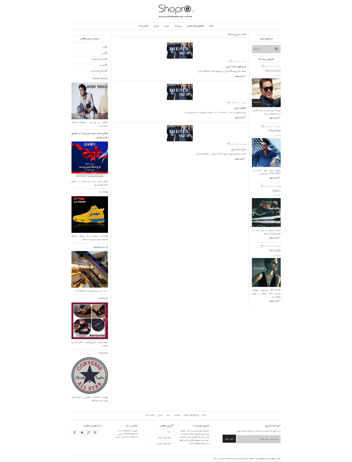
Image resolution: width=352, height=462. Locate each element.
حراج (156, 26)
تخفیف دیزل (240, 108)
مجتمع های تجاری (195, 26)
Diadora (276, 191)
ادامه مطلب (239, 77)
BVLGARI (275, 251)
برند (166, 26)
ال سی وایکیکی (100, 247)
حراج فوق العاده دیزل (236, 67)
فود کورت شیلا (164, 438)
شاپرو (243, 458)
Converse (103, 353)
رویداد (177, 26)
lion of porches (273, 71)
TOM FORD (274, 131)
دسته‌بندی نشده (98, 59)
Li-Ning (103, 192)
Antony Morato (100, 79)
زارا (168, 432)
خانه (211, 26)
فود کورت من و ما (163, 444)
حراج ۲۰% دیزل (238, 149)
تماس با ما (143, 26)
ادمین (276, 75)
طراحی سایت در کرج (221, 458)
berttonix (103, 298)
